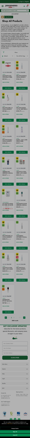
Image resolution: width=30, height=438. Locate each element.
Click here (9, 423)
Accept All (15, 435)
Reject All (15, 431)
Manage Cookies (15, 428)
